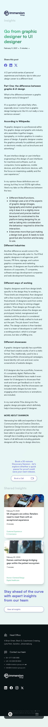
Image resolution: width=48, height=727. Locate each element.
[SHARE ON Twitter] (15, 64)
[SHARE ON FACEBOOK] (5, 64)
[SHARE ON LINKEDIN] (10, 64)
